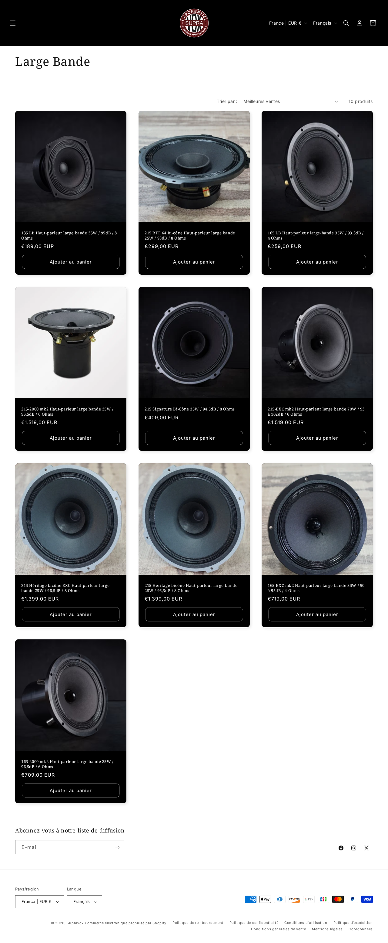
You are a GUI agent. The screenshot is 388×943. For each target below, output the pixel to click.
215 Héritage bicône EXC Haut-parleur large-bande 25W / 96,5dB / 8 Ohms (66, 588)
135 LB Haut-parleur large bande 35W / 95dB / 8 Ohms (69, 235)
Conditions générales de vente (278, 929)
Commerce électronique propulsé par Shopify (125, 923)
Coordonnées (361, 929)
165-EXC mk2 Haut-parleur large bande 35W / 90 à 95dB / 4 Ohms (316, 588)
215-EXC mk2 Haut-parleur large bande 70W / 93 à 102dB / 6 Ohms (316, 412)
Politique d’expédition (353, 923)
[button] (12, 23)
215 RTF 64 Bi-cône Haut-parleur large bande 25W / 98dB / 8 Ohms (190, 235)
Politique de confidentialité (254, 923)
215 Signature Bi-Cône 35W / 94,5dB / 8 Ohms (190, 409)
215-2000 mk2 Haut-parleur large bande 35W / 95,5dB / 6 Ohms (67, 412)
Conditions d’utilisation (305, 923)
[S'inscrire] (117, 847)
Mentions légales (327, 929)
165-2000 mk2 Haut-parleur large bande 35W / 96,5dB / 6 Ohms (67, 764)
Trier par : (227, 101)
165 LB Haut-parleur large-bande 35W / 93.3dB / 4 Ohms (316, 235)
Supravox (75, 923)
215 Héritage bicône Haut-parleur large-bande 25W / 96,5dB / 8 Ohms (191, 588)
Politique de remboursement (197, 923)
